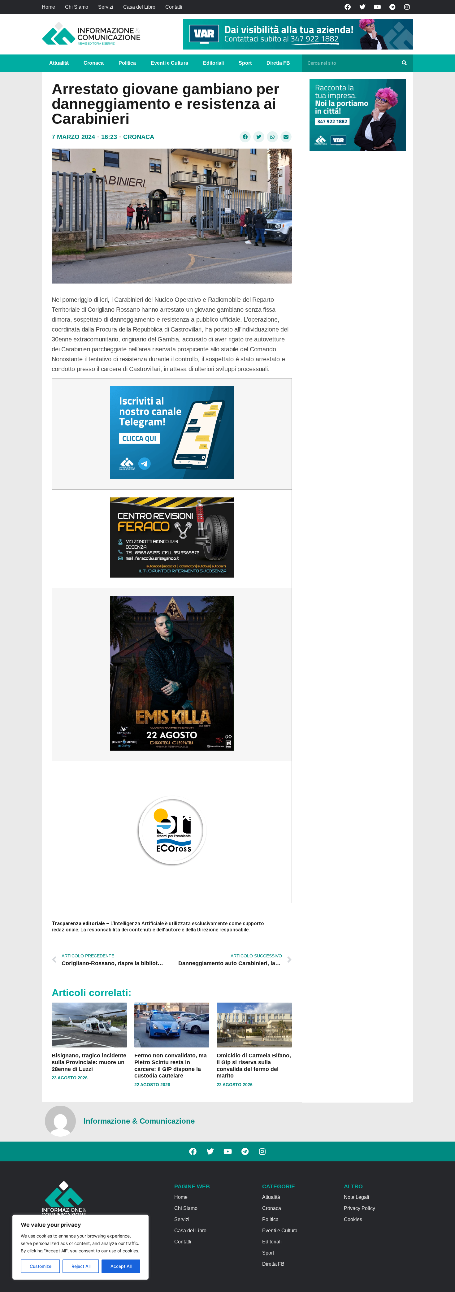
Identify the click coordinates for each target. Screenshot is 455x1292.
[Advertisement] (356, 251)
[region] (80, 1247)
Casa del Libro (139, 7)
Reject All (81, 1266)
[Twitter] (362, 7)
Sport (245, 63)
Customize (40, 1266)
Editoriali (213, 63)
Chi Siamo (76, 7)
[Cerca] (404, 63)
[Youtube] (377, 7)
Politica (127, 63)
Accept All (121, 1266)
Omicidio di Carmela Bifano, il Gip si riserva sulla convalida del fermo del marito (254, 1065)
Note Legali (356, 1197)
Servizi (105, 7)
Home (48, 7)
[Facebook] (347, 7)
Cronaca (94, 63)
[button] (245, 136)
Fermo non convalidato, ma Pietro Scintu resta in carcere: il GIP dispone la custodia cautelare (170, 1065)
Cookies (353, 1219)
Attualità (59, 63)
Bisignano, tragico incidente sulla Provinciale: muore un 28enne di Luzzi (89, 1062)
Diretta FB (278, 63)
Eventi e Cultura (169, 63)
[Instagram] (407, 7)
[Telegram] (392, 7)
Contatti (173, 7)
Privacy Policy (359, 1208)
